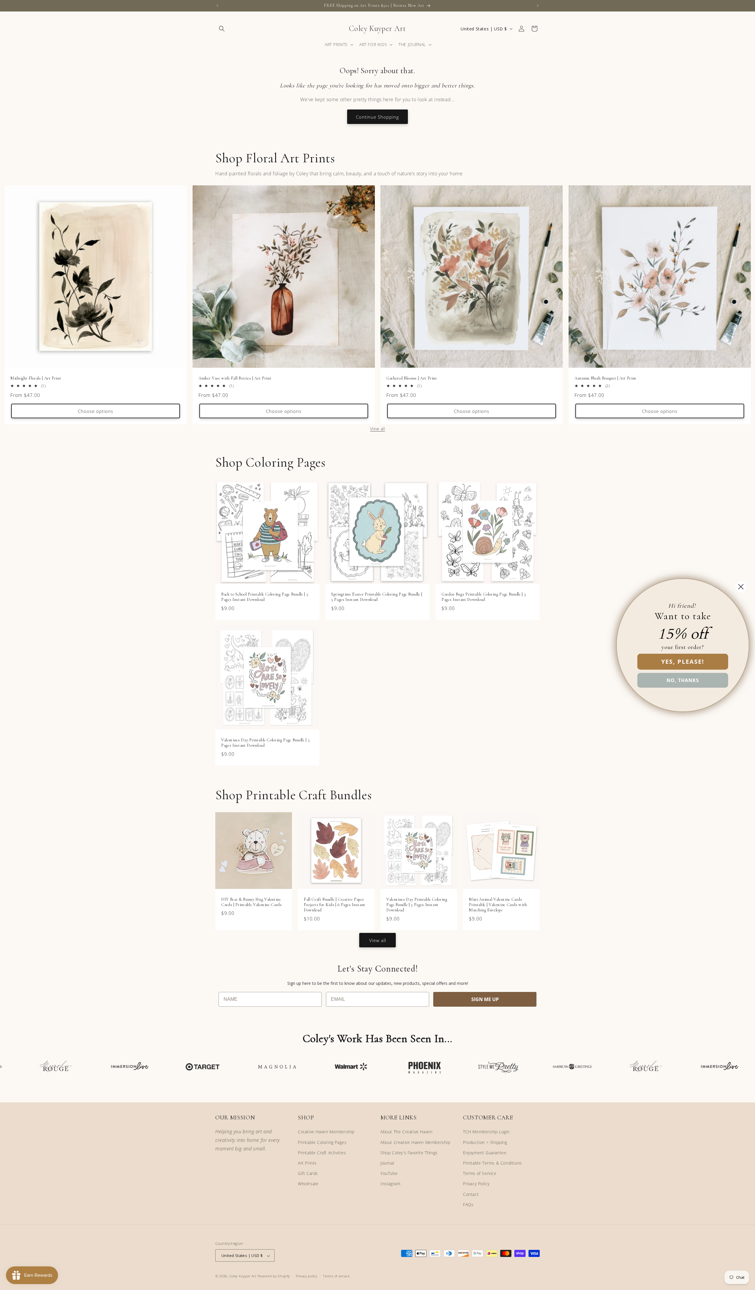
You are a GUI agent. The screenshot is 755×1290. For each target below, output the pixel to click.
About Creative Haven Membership (415, 1142)
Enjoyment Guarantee (484, 1152)
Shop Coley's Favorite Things (409, 1152)
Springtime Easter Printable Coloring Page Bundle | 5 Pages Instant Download (376, 597)
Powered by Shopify (274, 1276)
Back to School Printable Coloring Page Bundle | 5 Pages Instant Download (264, 597)
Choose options (95, 411)
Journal (387, 1163)
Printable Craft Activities (322, 1152)
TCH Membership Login (486, 1132)
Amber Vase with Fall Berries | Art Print (234, 378)
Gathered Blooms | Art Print (411, 378)
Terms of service (336, 1276)
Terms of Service (480, 1173)
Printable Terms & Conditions (492, 1163)
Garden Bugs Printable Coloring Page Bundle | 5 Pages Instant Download (483, 597)
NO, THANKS (683, 680)
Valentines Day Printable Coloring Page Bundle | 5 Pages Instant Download (265, 743)
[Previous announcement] (217, 5)
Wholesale (308, 1184)
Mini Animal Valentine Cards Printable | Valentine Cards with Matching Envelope (498, 905)
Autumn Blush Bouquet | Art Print (605, 378)
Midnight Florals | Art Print (35, 378)
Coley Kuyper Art (243, 1276)
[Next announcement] (537, 5)
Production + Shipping (485, 1142)
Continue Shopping (377, 117)
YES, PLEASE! (682, 662)
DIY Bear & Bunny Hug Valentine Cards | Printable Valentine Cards (251, 902)
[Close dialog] (741, 587)
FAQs (468, 1204)
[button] (221, 28)
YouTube (389, 1173)
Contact (471, 1194)
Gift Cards (308, 1173)
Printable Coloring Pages (322, 1142)
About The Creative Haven (406, 1132)
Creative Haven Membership (326, 1132)
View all (377, 428)
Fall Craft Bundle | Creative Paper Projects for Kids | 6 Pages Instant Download (334, 905)
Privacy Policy (476, 1184)
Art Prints (307, 1163)
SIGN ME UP (485, 999)
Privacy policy (306, 1276)
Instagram (390, 1184)
